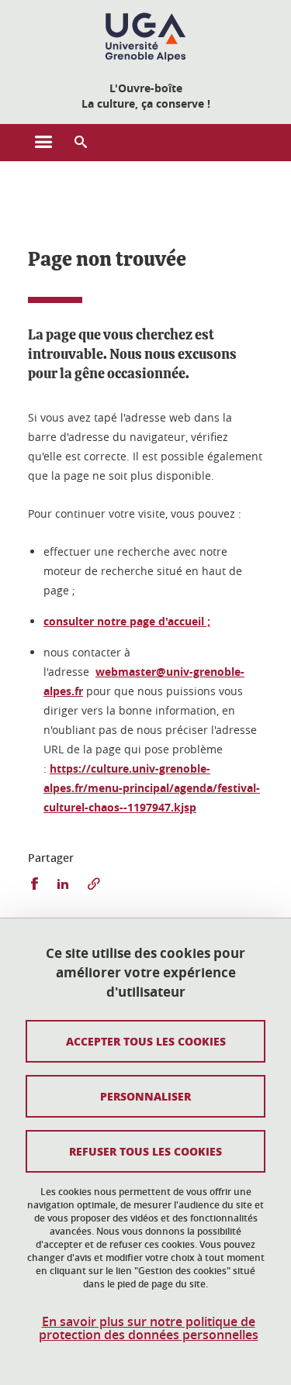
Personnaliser (145, 1096)
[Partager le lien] (94, 883)
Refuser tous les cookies (145, 1151)
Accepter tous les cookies (146, 1041)
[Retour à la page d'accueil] (145, 37)
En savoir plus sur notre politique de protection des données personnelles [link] (148, 1328)
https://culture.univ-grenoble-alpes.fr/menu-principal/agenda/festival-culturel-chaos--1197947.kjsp (151, 788)
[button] (80, 142)
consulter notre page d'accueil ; (126, 621)
